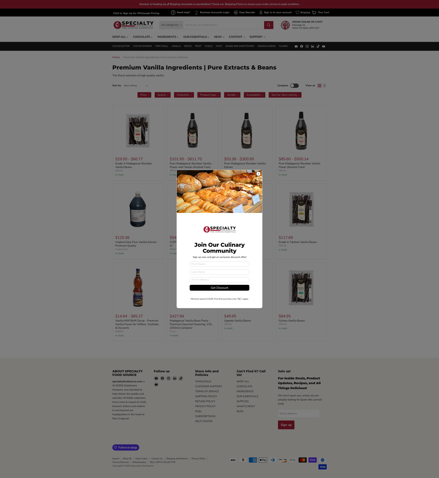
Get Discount (219, 288)
